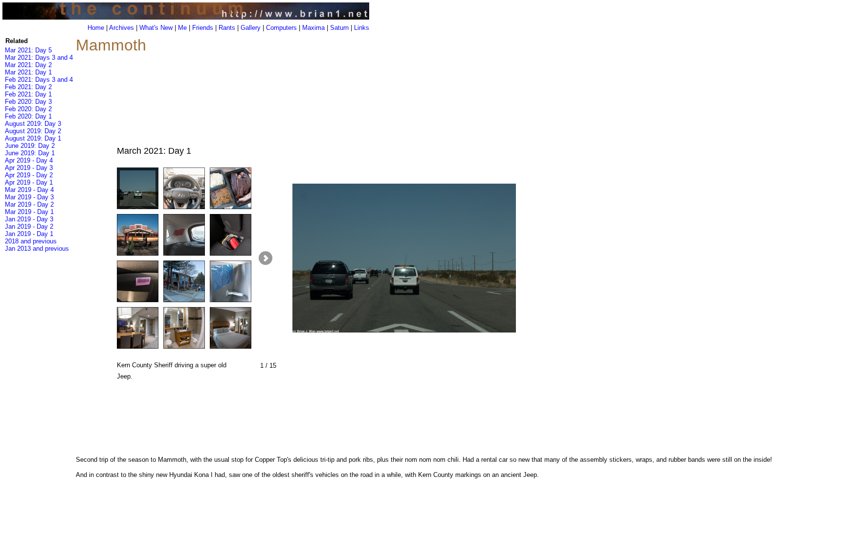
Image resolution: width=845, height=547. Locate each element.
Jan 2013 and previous (37, 248)
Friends (202, 27)
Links (361, 27)
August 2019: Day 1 (33, 138)
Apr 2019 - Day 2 (29, 175)
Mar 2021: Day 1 (28, 72)
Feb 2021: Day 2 (28, 87)
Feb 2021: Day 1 (28, 94)
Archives (121, 27)
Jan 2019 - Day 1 (29, 234)
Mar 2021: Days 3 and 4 (39, 57)
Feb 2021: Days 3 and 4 (39, 79)
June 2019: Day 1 (30, 153)
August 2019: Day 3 (33, 123)
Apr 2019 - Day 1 (29, 182)
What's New (156, 27)
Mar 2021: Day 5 (28, 50)
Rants (227, 27)
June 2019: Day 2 (30, 145)
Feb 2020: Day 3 (28, 101)
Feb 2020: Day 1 (28, 116)
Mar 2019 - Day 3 (29, 197)
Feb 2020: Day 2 (28, 109)
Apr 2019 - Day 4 (29, 160)
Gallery (251, 27)
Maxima (313, 27)
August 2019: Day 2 (33, 131)
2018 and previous (31, 241)
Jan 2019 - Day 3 (29, 219)
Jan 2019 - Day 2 (29, 226)
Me (182, 27)
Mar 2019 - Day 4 (29, 189)
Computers (281, 27)
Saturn (339, 27)
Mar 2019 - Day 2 (29, 204)
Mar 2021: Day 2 (28, 65)
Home (96, 27)
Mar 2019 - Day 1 (29, 211)
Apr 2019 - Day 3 (29, 167)
